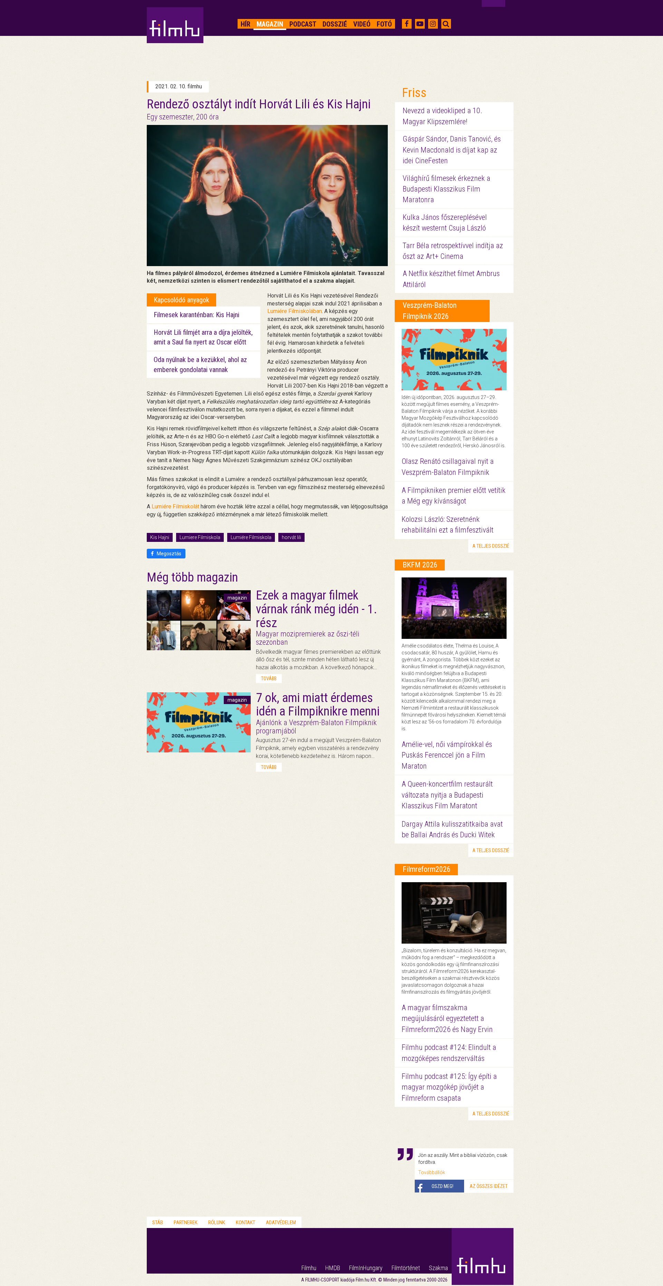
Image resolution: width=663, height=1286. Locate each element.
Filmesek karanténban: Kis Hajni (196, 315)
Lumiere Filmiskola (200, 537)
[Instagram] (433, 24)
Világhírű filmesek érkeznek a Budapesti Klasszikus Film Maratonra (446, 189)
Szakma (438, 1268)
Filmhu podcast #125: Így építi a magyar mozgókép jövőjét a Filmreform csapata (449, 1087)
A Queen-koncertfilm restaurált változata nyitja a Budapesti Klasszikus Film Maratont (447, 795)
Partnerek (186, 1222)
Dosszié (335, 24)
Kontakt (245, 1222)
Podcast (302, 24)
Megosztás (168, 553)
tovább (269, 678)
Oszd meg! (442, 1186)
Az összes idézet (489, 1186)
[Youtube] (419, 24)
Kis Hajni (159, 537)
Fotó (384, 24)
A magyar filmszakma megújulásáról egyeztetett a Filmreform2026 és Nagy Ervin (447, 1018)
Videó (362, 24)
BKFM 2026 (420, 565)
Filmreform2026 (427, 869)
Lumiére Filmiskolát (175, 506)
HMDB (332, 1268)
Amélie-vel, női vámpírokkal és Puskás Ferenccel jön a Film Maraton (447, 755)
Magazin (270, 24)
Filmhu (308, 1268)
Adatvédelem (281, 1222)
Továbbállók (431, 1172)
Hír (245, 24)
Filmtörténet (406, 1268)
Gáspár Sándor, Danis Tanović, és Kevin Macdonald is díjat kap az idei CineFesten (452, 150)
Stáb (157, 1222)
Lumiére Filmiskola (251, 537)
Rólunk (216, 1222)
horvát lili (291, 537)
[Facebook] (407, 24)
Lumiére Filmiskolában (294, 311)
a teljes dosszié (490, 546)
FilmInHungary (366, 1268)
